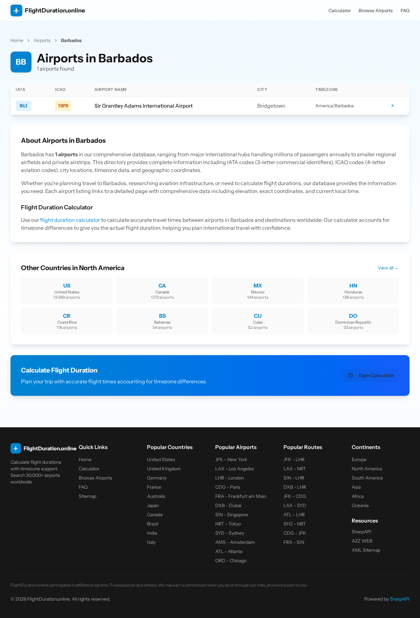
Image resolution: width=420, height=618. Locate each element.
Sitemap (87, 496)
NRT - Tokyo (228, 524)
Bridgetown (271, 105)
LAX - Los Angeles (234, 469)
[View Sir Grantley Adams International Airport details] (396, 105)
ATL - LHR (294, 515)
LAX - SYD (295, 505)
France (154, 487)
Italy (151, 542)
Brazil (152, 524)
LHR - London (229, 478)
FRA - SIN (294, 542)
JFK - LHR (294, 459)
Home (16, 40)
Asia (356, 487)
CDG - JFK (295, 533)
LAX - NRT (295, 469)
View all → (388, 268)
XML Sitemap (366, 550)
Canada (154, 515)
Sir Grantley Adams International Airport (143, 105)
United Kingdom (164, 469)
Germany (156, 478)
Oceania (360, 505)
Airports (42, 40)
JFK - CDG (295, 496)
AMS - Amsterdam (235, 542)
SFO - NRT (295, 524)
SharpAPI (361, 532)
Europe (359, 459)
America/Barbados (334, 106)
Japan (153, 505)
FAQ (405, 10)
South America (367, 478)
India (152, 533)
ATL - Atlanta (228, 551)
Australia (156, 496)
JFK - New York (231, 459)
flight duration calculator (70, 220)
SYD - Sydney (229, 533)
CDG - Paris (227, 487)
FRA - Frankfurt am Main (240, 496)
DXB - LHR (295, 487)
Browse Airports (376, 10)
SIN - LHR (294, 478)
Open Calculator (376, 375)
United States (161, 459)
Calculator (339, 10)
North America (367, 469)
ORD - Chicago (230, 561)
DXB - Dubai (228, 505)
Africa (358, 496)
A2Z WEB (362, 541)
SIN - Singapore (231, 515)
